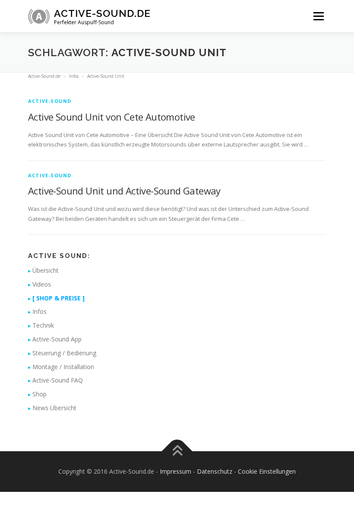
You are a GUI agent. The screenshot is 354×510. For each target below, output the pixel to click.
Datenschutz (214, 471)
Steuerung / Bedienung (64, 353)
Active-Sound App (57, 339)
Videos (41, 284)
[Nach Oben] (177, 451)
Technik (43, 325)
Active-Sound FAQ (57, 380)
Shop (39, 394)
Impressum (175, 471)
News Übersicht (54, 408)
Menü (318, 16)
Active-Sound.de (102, 13)
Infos (39, 311)
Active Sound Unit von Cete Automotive (111, 116)
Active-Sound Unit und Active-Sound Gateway (124, 190)
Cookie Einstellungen (267, 471)
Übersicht (45, 270)
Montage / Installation (63, 367)
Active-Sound (49, 101)
